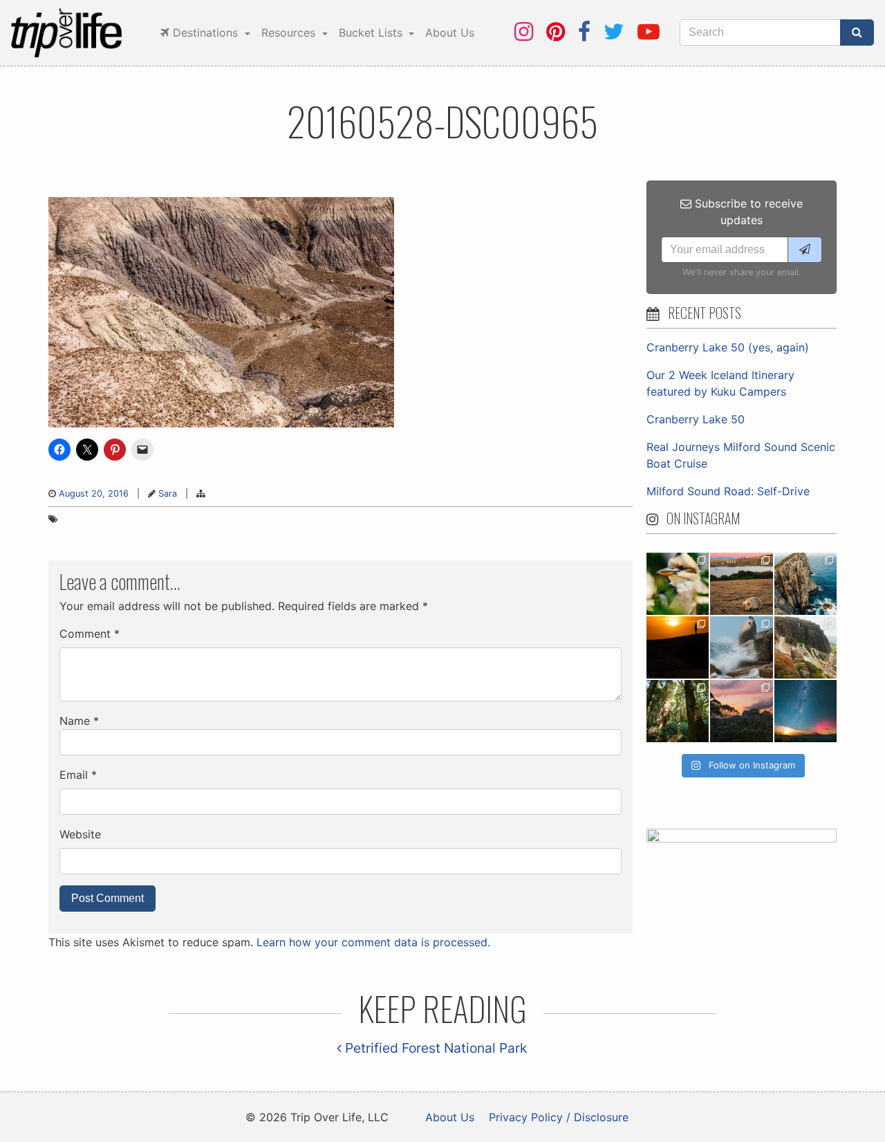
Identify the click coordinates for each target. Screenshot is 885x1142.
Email (78, 775)
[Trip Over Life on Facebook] (584, 31)
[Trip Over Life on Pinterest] (555, 31)
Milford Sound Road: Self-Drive (728, 491)
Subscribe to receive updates (747, 211)
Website (80, 834)
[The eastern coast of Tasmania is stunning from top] (741, 647)
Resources (290, 32)
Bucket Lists (372, 32)
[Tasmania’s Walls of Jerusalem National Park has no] (741, 711)
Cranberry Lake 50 (695, 419)
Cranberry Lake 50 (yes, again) (727, 347)
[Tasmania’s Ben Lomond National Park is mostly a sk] (805, 647)
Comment (89, 634)
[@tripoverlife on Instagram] (524, 31)
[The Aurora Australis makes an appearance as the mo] (805, 711)
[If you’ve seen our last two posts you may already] (805, 584)
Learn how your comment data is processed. (373, 942)
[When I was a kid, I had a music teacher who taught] (677, 584)
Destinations (205, 32)
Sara (167, 493)
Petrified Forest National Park (434, 1048)
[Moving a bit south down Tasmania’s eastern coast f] (677, 647)
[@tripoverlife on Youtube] (648, 31)
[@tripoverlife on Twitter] (614, 31)
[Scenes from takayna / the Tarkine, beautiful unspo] (677, 711)
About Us (449, 32)
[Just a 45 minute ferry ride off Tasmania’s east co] (741, 584)
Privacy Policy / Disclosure (558, 1117)
